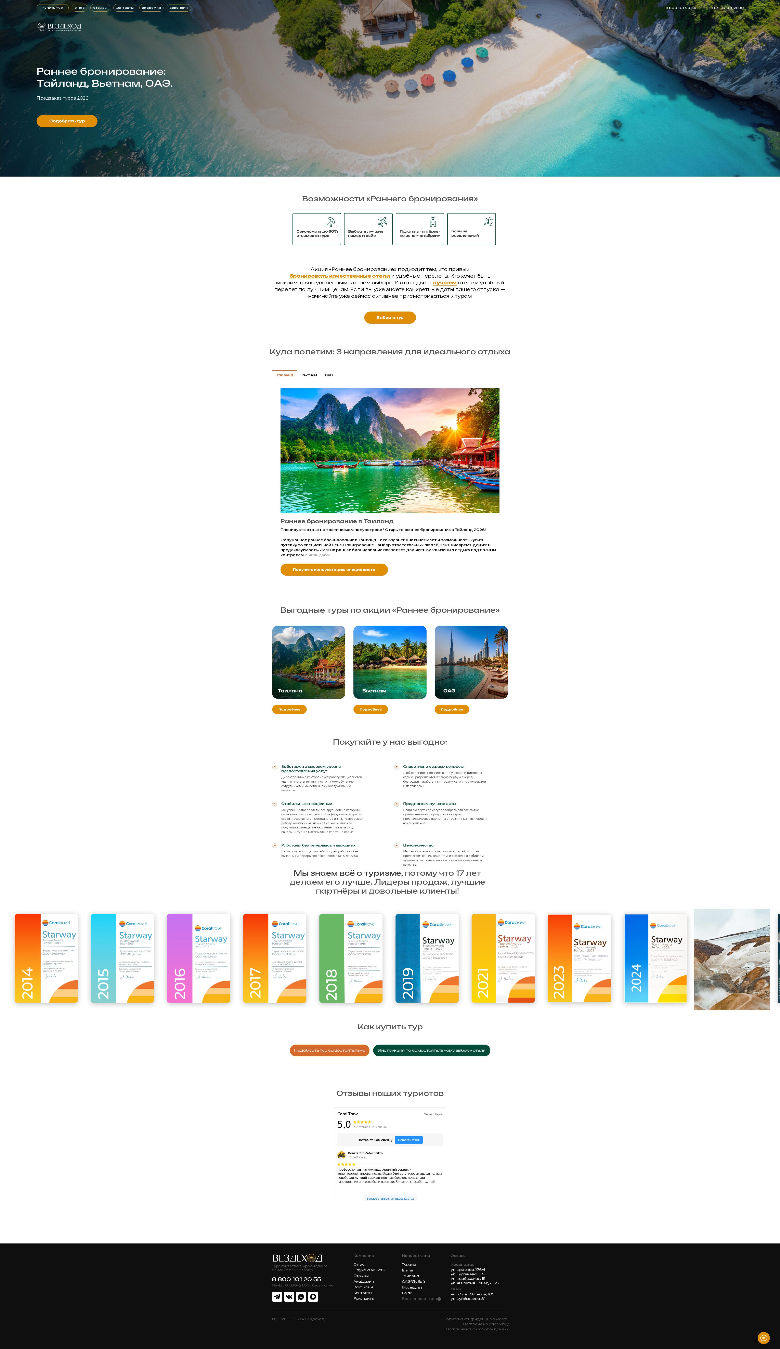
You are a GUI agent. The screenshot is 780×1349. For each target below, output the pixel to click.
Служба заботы (369, 1270)
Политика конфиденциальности (475, 1319)
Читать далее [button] (318, 555)
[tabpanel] (390, 484)
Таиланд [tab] (284, 375)
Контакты (362, 1293)
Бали (407, 1293)
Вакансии (363, 1287)
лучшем (445, 282)
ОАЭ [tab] (329, 375)
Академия (363, 1281)
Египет (408, 1270)
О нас (359, 1264)
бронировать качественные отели (339, 276)
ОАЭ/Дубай (414, 1282)
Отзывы (361, 1276)
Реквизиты (364, 1298)
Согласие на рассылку (486, 1324)
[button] (431, 1050)
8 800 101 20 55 (681, 8)
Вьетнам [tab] (309, 375)
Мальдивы (412, 1287)
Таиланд (410, 1276)
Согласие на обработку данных (477, 1329)
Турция (409, 1265)
